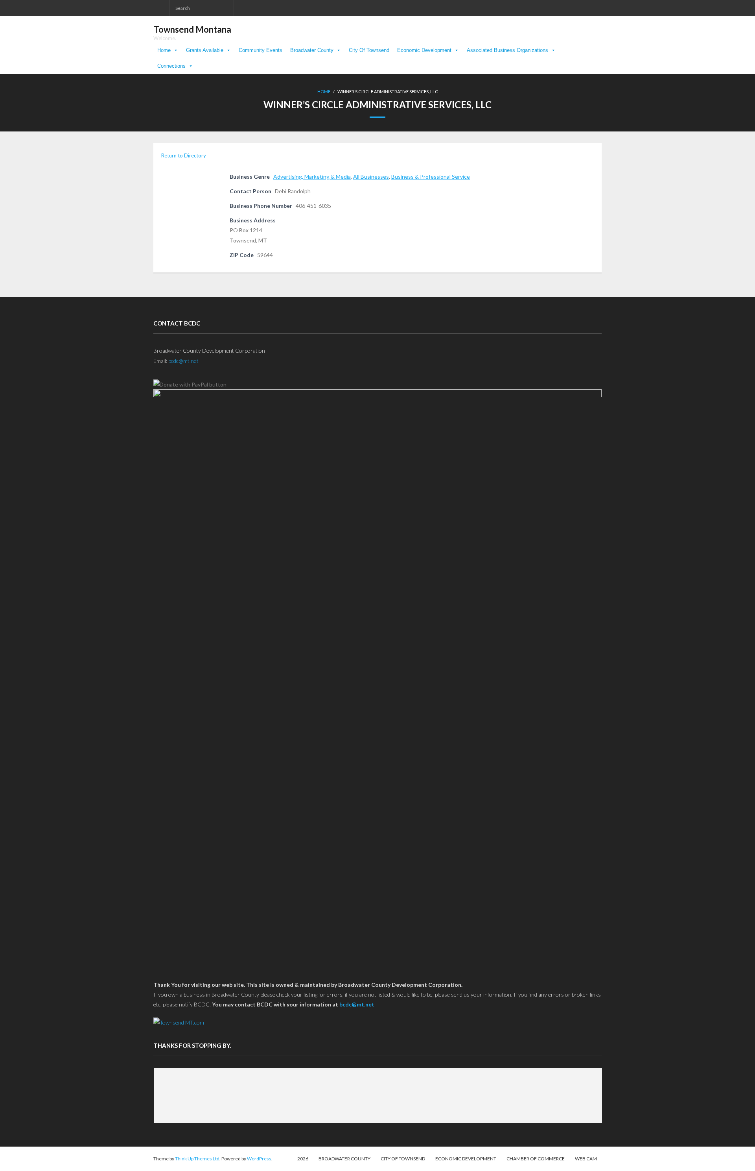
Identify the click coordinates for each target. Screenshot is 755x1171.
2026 (302, 1159)
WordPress (259, 1159)
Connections (171, 66)
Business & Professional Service (430, 176)
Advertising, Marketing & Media (312, 176)
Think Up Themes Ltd (197, 1159)
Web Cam (586, 1159)
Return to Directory (183, 155)
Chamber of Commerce (535, 1159)
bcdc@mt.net (183, 360)
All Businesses (371, 176)
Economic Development (424, 50)
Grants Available (204, 50)
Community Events (260, 50)
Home (164, 50)
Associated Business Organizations (507, 50)
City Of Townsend (369, 50)
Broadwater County (311, 50)
